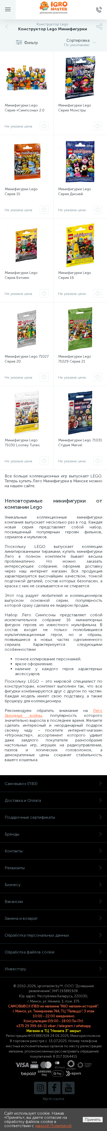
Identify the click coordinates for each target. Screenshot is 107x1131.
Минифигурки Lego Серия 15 (21, 191)
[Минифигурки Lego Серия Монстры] (80, 78)
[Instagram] (40, 1088)
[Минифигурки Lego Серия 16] (80, 245)
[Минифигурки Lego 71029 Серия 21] (80, 329)
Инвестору (15, 968)
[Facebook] (54, 1088)
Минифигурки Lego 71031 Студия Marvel (80, 442)
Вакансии (14, 901)
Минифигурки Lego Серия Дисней (74, 191)
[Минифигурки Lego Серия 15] (27, 161)
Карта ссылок (53, 1099)
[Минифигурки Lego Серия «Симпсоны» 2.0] (27, 78)
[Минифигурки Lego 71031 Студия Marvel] (80, 413)
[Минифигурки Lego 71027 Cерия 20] (27, 329)
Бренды (12, 834)
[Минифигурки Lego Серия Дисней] (80, 161)
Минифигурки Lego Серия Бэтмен (21, 275)
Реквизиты (15, 867)
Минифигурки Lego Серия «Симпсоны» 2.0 (24, 107)
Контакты (14, 851)
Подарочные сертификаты (30, 817)
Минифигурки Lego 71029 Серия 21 (74, 359)
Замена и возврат (21, 918)
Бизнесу (13, 884)
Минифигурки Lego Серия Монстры (74, 107)
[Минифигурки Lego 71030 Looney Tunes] (27, 413)
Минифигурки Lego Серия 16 (74, 275)
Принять (93, 1119)
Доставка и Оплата (23, 800)
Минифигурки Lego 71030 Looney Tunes (22, 442)
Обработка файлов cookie (30, 952)
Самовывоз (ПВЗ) (21, 783)
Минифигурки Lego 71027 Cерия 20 (27, 359)
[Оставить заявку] (44, 126)
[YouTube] (68, 1088)
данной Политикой (53, 1125)
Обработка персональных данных (37, 935)
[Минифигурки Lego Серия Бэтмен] (27, 245)
